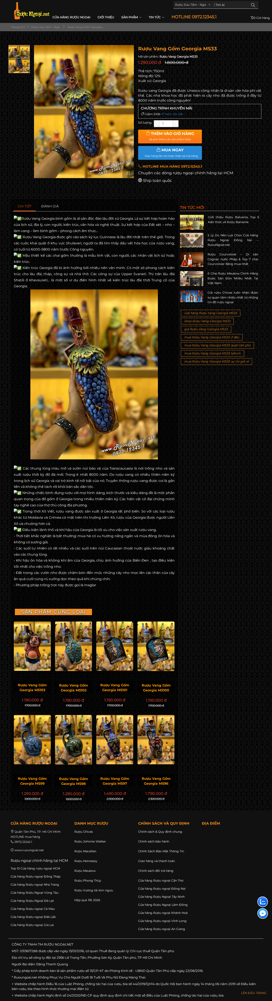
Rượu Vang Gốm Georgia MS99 (32, 781)
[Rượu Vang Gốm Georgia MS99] (32, 739)
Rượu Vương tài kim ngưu (93, 890)
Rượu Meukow (85, 871)
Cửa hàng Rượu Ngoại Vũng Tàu (34, 893)
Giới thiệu (106, 17)
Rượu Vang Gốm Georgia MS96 (156, 781)
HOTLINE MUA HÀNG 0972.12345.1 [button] (172, 166)
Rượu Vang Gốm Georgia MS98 (73, 781)
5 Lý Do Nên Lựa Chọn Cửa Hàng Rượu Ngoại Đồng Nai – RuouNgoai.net (233, 240)
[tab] (25, 206)
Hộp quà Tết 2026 (87, 900)
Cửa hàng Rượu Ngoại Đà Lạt (32, 901)
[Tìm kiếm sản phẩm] (253, 5)
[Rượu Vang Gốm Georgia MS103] (32, 646)
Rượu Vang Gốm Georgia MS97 (114, 781)
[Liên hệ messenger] (262, 913)
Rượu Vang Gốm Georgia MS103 (32, 687)
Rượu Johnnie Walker (90, 841)
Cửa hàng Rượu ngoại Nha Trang (35, 884)
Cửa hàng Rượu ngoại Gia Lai (32, 925)
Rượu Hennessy (85, 861)
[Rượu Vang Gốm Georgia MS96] (155, 739)
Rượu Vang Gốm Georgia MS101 (114, 687)
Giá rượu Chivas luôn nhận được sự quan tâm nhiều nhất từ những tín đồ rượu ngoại (233, 297)
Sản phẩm (130, 17)
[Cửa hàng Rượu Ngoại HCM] (32, 11)
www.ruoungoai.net (29, 850)
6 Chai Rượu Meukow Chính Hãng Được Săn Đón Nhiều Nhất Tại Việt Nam (233, 278)
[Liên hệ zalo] (262, 901)
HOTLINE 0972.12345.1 (194, 16)
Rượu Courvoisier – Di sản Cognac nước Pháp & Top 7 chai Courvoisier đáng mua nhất (233, 259)
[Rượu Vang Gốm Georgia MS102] (73, 646)
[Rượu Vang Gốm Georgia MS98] (73, 740)
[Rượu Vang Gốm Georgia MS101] (114, 646)
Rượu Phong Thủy (87, 880)
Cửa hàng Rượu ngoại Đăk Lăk (33, 917)
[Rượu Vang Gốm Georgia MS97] (114, 739)
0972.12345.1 (23, 842)
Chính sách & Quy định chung (160, 832)
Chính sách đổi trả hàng (155, 871)
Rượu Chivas (83, 832)
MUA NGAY (171, 152)
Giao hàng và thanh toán (156, 861)
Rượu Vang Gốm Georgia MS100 (156, 687)
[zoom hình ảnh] (128, 173)
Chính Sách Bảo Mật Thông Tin (161, 851)
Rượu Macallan (85, 851)
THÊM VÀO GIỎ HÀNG (171, 136)
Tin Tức (155, 17)
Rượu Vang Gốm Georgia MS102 (73, 687)
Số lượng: (145, 123)
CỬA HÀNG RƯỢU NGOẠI (71, 17)
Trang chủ (18, 27)
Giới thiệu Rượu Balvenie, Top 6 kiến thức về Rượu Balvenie (233, 219)
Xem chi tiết (173, 114)
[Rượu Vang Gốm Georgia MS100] (155, 646)
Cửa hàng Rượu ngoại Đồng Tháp (35, 876)
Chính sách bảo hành (153, 841)
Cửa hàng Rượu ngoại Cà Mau (33, 909)
